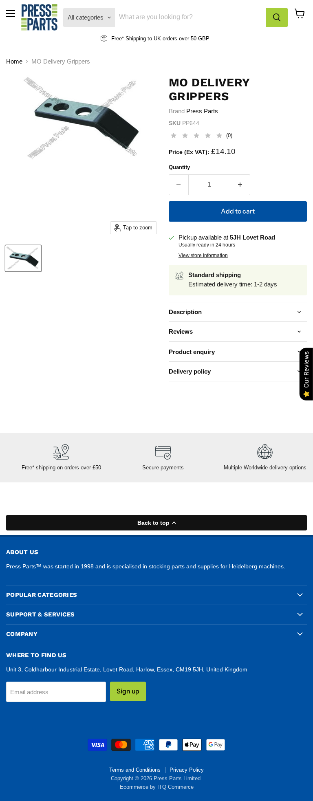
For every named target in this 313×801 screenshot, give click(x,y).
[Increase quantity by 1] (240, 184)
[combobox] (190, 17)
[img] (196, 136)
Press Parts (202, 111)
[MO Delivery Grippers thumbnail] (23, 258)
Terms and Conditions (135, 770)
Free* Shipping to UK (136, 38)
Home (14, 61)
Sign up (128, 691)
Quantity (179, 167)
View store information (203, 255)
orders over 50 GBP (185, 38)
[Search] (277, 17)
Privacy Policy (187, 770)
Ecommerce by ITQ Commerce (157, 787)
